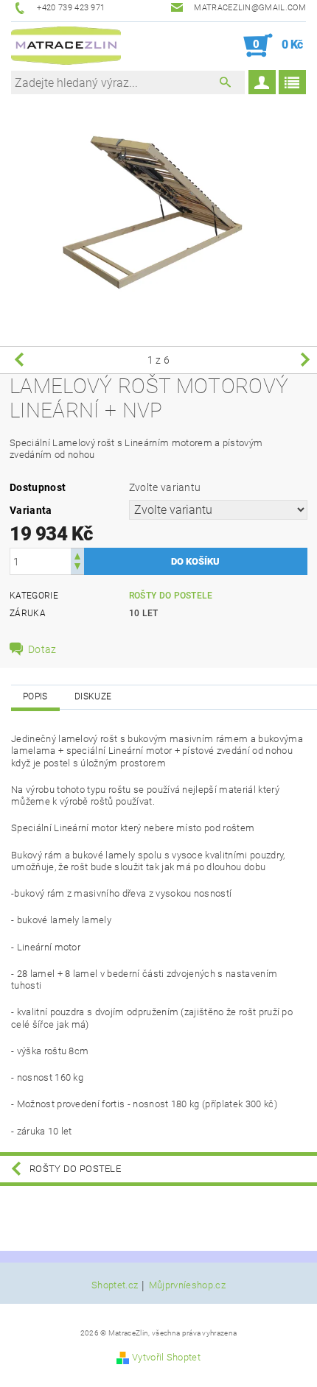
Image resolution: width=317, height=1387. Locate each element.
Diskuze (92, 696)
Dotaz (42, 649)
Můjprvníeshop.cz (187, 1285)
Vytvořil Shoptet (166, 1357)
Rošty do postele (171, 595)
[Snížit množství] (77, 568)
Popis (35, 696)
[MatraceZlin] (66, 46)
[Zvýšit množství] (77, 555)
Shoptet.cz (114, 1285)
